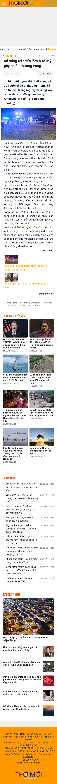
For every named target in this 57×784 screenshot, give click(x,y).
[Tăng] (17, 73)
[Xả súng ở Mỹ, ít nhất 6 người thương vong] (28, 277)
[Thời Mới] (28, 775)
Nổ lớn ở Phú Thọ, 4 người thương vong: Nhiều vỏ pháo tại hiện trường (30, 539)
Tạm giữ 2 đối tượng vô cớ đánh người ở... (30, 49)
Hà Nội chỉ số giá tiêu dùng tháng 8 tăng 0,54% (30, 580)
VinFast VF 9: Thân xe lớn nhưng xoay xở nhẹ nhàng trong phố (30, 498)
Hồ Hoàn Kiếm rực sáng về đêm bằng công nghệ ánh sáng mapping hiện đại (30, 551)
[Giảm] (6, 73)
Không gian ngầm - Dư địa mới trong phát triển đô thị (30, 561)
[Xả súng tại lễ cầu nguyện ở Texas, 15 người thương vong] (28, 259)
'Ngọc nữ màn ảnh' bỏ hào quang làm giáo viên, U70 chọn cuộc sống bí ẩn (30, 528)
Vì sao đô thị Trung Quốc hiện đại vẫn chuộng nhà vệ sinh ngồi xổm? (30, 487)
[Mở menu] (3, 3)
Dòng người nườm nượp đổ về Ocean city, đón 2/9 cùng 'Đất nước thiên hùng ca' (30, 570)
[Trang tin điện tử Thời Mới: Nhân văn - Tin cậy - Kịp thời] (18, 3)
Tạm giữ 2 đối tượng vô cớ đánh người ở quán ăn (30, 519)
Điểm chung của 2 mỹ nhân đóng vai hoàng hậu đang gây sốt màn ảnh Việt (30, 509)
